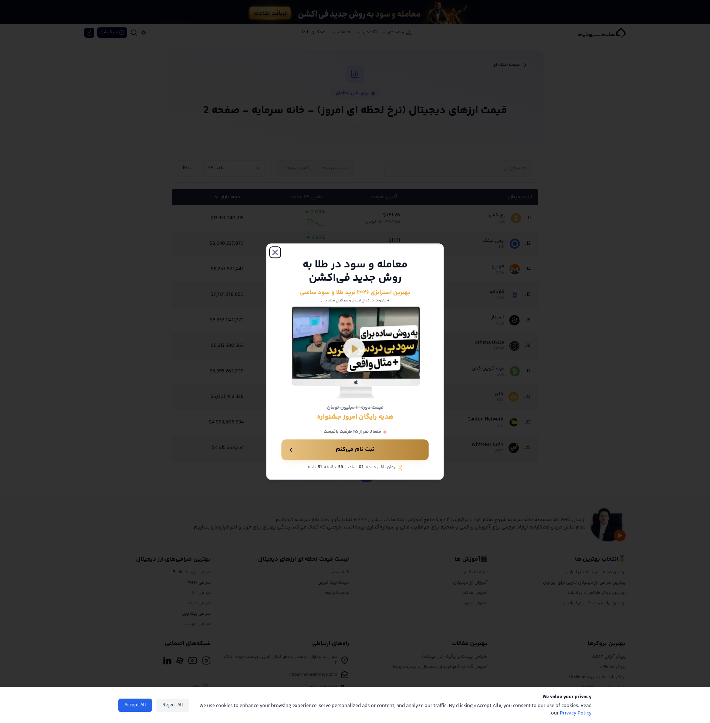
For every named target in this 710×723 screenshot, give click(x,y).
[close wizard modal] (275, 252)
